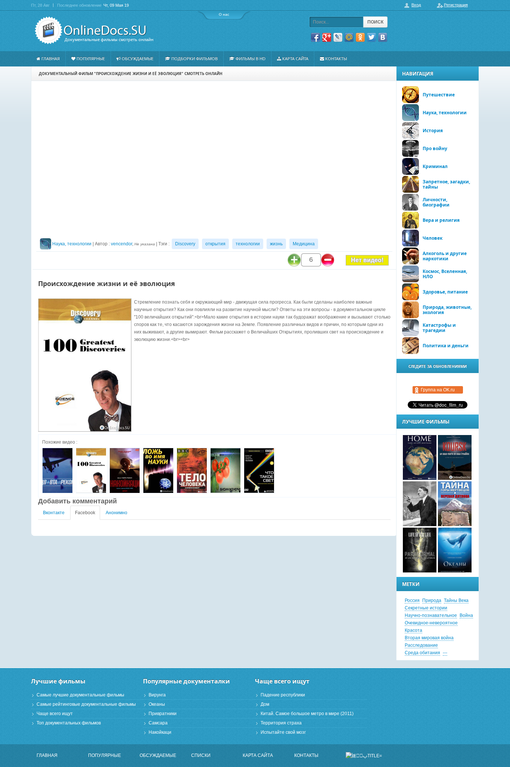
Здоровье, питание (445, 292)
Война (466, 615)
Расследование (421, 645)
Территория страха (281, 723)
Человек (432, 238)
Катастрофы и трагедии (439, 327)
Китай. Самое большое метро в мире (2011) (307, 713)
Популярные (91, 58)
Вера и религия (441, 220)
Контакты (336, 58)
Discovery (185, 243)
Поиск (375, 22)
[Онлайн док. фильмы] (91, 30)
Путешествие (439, 94)
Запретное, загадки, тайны (446, 184)
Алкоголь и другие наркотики (445, 256)
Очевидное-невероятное (431, 622)
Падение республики (283, 695)
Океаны (157, 704)
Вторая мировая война (429, 637)
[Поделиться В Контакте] (382, 37)
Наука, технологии (71, 243)
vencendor (121, 243)
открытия (215, 243)
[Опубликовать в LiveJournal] (337, 37)
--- (445, 652)
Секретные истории (426, 608)
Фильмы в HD (250, 58)
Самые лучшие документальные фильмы (80, 695)
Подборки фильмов (194, 58)
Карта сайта (295, 58)
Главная (50, 58)
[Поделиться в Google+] (326, 37)
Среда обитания (422, 652)
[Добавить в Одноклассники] (360, 37)
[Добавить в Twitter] (371, 37)
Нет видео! (367, 260)
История (433, 130)
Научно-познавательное (431, 615)
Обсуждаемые (137, 58)
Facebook (85, 512)
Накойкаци (160, 732)
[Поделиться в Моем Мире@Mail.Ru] (349, 37)
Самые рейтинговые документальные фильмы (86, 704)
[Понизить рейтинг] (328, 260)
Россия (412, 600)
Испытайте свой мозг (283, 732)
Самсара (158, 723)
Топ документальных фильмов (69, 723)
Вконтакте (54, 512)
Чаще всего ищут (55, 713)
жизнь (276, 243)
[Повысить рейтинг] (294, 260)
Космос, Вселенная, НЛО (445, 274)
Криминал (435, 166)
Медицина (304, 243)
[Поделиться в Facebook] (315, 37)
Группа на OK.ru (438, 389)
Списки (201, 755)
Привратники (163, 713)
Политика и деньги (446, 345)
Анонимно (116, 512)
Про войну (435, 148)
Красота (413, 630)
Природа (431, 600)
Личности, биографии (436, 202)
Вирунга (157, 695)
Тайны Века (456, 600)
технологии (248, 243)
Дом (265, 704)
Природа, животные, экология (447, 310)
